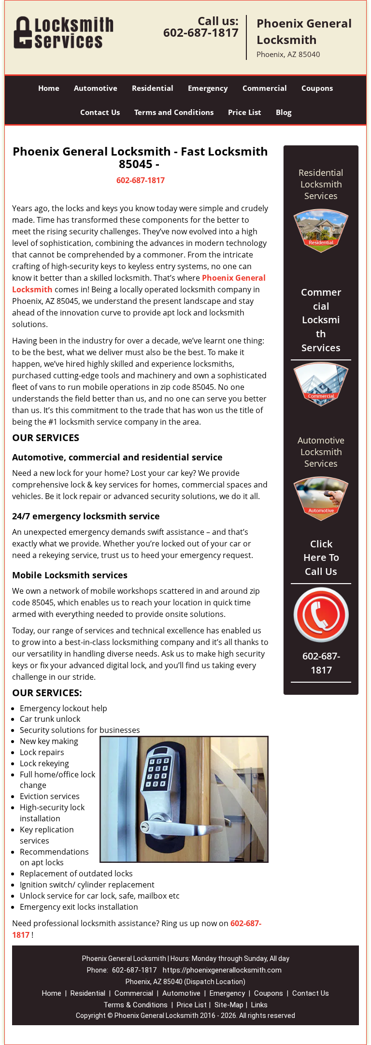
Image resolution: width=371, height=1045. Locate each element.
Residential (152, 88)
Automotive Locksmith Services (321, 451)
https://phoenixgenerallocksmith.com (222, 970)
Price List (244, 112)
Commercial (265, 88)
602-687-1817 (201, 32)
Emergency (208, 88)
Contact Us (100, 112)
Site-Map (228, 1005)
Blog (283, 112)
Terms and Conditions (174, 112)
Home (48, 88)
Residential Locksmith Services (321, 184)
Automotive (95, 88)
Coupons (317, 88)
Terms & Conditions (135, 1005)
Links (259, 1005)
